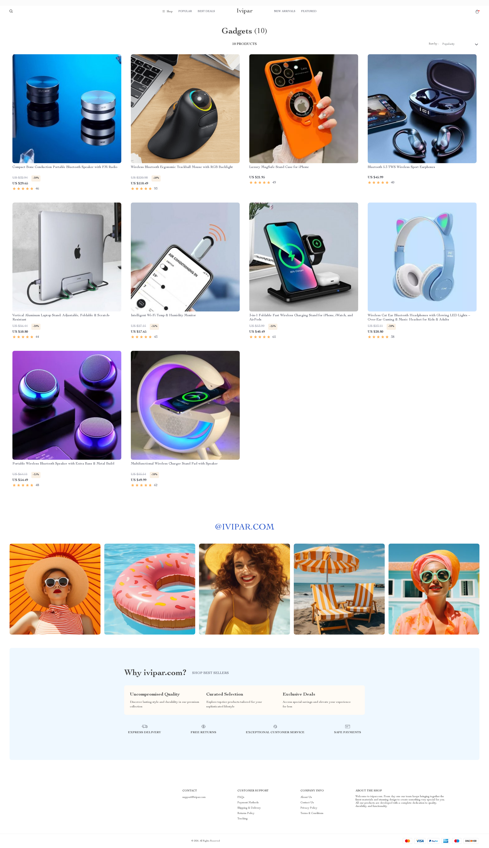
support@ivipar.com (194, 797)
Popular (185, 11)
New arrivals (284, 11)
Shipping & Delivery (249, 808)
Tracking (242, 818)
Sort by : (434, 44)
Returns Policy (245, 813)
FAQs (240, 797)
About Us (306, 797)
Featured (309, 11)
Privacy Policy (308, 808)
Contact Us (307, 802)
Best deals (206, 11)
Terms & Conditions (311, 813)
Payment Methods (248, 802)
